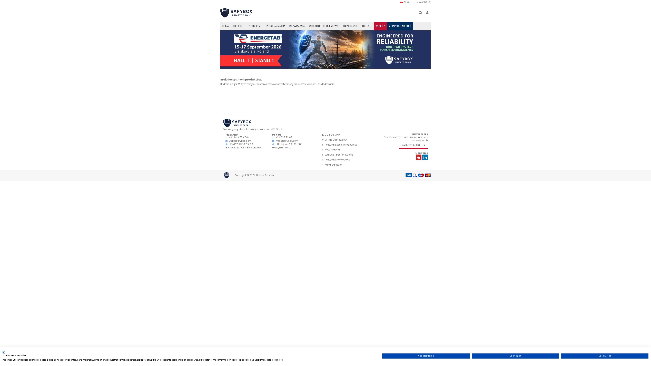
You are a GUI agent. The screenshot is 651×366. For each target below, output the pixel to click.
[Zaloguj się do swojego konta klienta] (427, 13)
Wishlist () (425, 2)
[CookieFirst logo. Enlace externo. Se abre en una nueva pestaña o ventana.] (4, 352)
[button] (239, 26)
